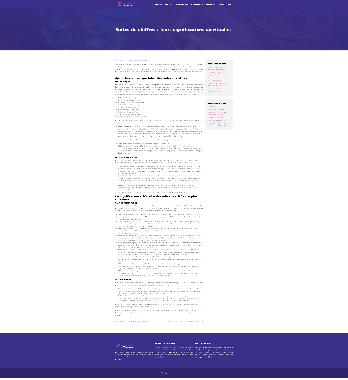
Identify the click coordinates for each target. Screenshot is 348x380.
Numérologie (197, 4)
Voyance (169, 4)
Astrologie (157, 4)
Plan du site (174, 379)
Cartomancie (182, 4)
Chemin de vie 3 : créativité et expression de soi (132, 322)
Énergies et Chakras (215, 4)
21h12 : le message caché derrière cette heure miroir (183, 322)
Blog (230, 4)
